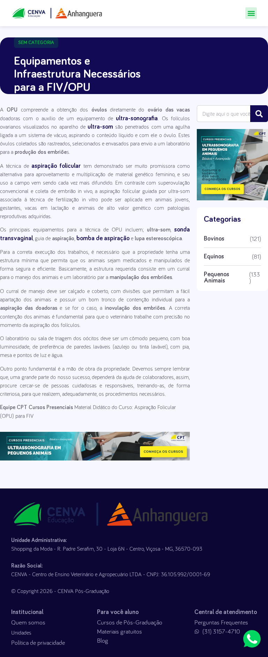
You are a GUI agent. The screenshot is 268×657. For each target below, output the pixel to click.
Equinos (214, 256)
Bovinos (214, 239)
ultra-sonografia (137, 118)
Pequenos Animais (216, 277)
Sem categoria (36, 42)
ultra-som (99, 127)
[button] (251, 13)
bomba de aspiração (102, 238)
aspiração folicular (56, 166)
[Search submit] (259, 113)
